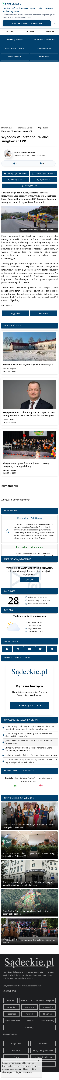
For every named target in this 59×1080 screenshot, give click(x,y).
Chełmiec (47, 1014)
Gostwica (11, 1014)
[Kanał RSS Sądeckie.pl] (52, 649)
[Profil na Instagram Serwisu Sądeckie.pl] (40, 649)
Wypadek (15, 313)
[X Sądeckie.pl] (18, 649)
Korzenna (43, 313)
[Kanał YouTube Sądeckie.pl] (29, 649)
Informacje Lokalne (15, 40)
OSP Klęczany (47, 1020)
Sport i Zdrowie (14, 57)
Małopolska (26, 1000)
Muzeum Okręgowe (45, 1000)
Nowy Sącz (12, 1007)
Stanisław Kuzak (12, 1020)
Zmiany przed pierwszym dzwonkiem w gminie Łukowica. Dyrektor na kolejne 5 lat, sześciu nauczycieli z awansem (31, 762)
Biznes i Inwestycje (44, 48)
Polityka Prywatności (43, 1050)
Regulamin (16, 1043)
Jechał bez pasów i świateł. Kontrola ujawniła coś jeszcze (31, 748)
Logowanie (50, 31)
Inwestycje (29, 1007)
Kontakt (29, 579)
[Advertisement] (29, 92)
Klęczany (29, 1027)
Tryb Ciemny (29, 31)
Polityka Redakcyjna (42, 1057)
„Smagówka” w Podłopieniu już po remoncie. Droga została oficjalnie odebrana (28, 742)
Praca (16, 1057)
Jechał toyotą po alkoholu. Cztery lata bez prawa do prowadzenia (28, 734)
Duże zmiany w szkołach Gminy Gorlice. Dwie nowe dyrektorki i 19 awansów (28, 727)
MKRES (30, 1020)
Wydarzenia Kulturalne (14, 48)
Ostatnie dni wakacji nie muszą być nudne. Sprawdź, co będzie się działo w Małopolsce (31, 753)
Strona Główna (7, 128)
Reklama (16, 1050)
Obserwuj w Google (29, 705)
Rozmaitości (44, 57)
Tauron (29, 1014)
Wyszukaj (9, 31)
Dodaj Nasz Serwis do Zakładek (27, 23)
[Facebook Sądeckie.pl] (7, 649)
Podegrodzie (47, 1007)
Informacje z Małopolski (44, 40)
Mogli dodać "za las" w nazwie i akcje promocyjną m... (29, 782)
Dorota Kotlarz (27, 152)
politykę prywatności (23, 1072)
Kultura (10, 1000)
